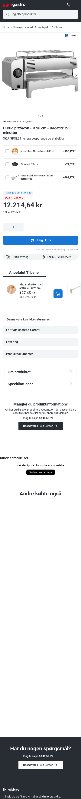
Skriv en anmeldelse (40, 472)
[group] (24, 273)
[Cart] (68, 5)
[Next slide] (76, 75)
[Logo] (14, 5)
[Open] (76, 5)
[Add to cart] (58, 293)
